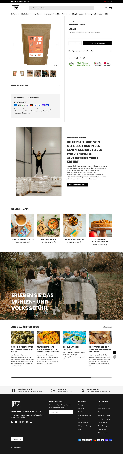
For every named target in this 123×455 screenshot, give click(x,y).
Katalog (14, 14)
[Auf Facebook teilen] (80, 58)
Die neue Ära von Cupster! (71, 348)
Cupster (36, 14)
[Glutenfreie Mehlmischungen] (100, 225)
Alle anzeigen (107, 327)
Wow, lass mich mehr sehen (77, 184)
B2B (106, 14)
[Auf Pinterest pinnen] (84, 58)
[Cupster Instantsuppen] (22, 225)
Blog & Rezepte (77, 14)
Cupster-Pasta (48, 239)
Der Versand (81, 32)
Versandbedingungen (104, 426)
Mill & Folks (71, 22)
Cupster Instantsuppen (23, 239)
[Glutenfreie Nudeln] (74, 225)
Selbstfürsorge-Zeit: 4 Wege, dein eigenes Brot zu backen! (100, 349)
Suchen (100, 405)
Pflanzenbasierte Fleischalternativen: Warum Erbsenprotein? (48, 349)
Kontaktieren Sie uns (104, 408)
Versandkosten (102, 429)
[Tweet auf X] (77, 58)
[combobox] (61, 8)
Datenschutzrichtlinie (104, 415)
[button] (108, 1)
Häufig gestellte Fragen (94, 14)
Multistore (25, 14)
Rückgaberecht (102, 422)
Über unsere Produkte (52, 14)
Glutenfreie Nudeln (74, 239)
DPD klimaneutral (103, 433)
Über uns (65, 14)
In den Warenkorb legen (97, 43)
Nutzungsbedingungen (105, 419)
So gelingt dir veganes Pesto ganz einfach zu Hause (22, 349)
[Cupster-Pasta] (48, 225)
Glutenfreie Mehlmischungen (100, 240)
